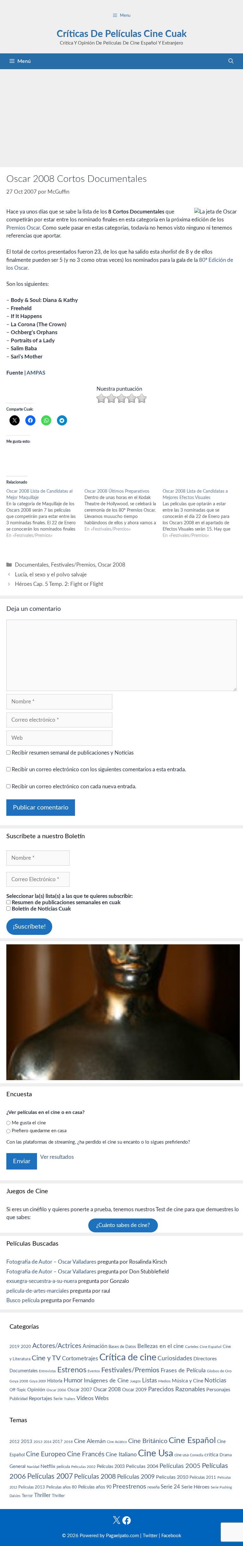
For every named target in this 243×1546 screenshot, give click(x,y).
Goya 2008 (18, 1381)
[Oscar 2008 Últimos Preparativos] (123, 510)
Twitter (150, 1535)
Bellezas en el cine (160, 1346)
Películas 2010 (172, 1477)
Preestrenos (129, 1486)
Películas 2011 (203, 1477)
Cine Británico (147, 1441)
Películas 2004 (142, 1466)
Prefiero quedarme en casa (39, 1130)
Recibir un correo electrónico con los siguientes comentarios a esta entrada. (99, 769)
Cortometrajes (80, 1359)
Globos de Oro (219, 1371)
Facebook (171, 1535)
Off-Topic (17, 1390)
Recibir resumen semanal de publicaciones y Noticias (72, 752)
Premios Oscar (23, 228)
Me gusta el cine (29, 1123)
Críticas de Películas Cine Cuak (122, 34)
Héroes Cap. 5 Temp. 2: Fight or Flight (59, 584)
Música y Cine (187, 1380)
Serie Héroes (195, 1487)
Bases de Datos (122, 1346)
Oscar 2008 (111, 565)
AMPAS (36, 373)
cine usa (181, 1455)
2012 (14, 1442)
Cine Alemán (90, 1441)
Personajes (218, 1389)
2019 (14, 1346)
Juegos (135, 1381)
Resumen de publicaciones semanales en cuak (65, 902)
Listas (149, 1381)
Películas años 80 (61, 1487)
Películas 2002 (83, 1467)
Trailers (69, 1399)
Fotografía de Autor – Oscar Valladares (51, 1262)
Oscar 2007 (79, 1389)
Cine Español (210, 1347)
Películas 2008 (95, 1476)
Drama (226, 1455)
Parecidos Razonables (176, 1390)
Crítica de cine (127, 1357)
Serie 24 (170, 1486)
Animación (95, 1346)
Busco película (23, 1300)
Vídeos (85, 1398)
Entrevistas (47, 1371)
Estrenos (71, 1370)
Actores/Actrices (56, 1346)
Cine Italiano (121, 1455)
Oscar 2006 (56, 1390)
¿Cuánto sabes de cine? (123, 1225)
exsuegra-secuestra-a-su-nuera (41, 1281)
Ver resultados (57, 1157)
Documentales (31, 565)
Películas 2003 (111, 1467)
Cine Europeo (46, 1454)
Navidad (33, 1467)
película (63, 1467)
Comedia (196, 1455)
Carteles (191, 1347)
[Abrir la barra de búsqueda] (231, 61)
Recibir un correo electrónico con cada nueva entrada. (74, 786)
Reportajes (40, 1398)
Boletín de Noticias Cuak (40, 908)
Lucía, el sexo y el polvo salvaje (51, 574)
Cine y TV (46, 1358)
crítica (211, 1454)
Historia (54, 1381)
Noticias (215, 1380)
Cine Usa (155, 1453)
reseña (153, 1487)
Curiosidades (175, 1359)
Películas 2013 (31, 1487)
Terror (27, 1496)
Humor (73, 1380)
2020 (26, 1346)
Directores (205, 1358)
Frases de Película (183, 1371)
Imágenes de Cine (106, 1381)
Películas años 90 (94, 1487)
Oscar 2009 (134, 1389)
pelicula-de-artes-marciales (37, 1291)
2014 (47, 1442)
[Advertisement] (121, 116)
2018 (68, 1442)
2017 (58, 1442)
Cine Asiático (117, 1442)
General (17, 1466)
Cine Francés (85, 1454)
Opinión (36, 1389)
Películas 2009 (136, 1477)
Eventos (94, 1371)
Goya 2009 (37, 1381)
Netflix (47, 1466)
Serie (58, 1399)
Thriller (42, 1495)
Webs (102, 1398)
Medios (164, 1381)
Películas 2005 (180, 1466)
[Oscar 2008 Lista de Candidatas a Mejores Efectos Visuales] (202, 513)
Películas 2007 (50, 1476)
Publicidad (18, 1399)
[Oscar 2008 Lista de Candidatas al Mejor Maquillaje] (45, 513)
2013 (26, 1441)
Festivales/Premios (73, 565)
